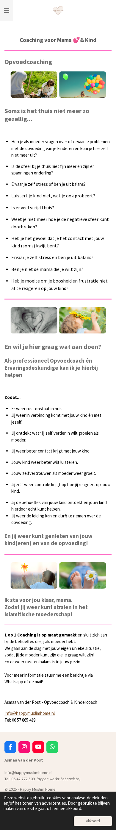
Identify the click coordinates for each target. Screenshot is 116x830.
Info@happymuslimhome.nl (29, 713)
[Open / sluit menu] (6, 10)
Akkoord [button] (93, 820)
